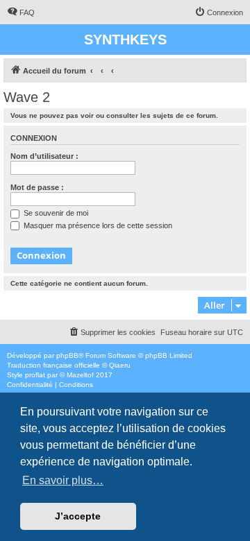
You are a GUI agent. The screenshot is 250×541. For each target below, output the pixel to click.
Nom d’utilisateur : (44, 156)
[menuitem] (21, 12)
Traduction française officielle (53, 365)
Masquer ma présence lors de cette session (97, 225)
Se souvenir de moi (55, 213)
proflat (35, 375)
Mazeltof (80, 375)
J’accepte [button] (78, 516)
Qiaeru (120, 365)
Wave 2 (26, 97)
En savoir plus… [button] (62, 480)
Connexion (33, 138)
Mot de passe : (37, 187)
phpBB (67, 355)
